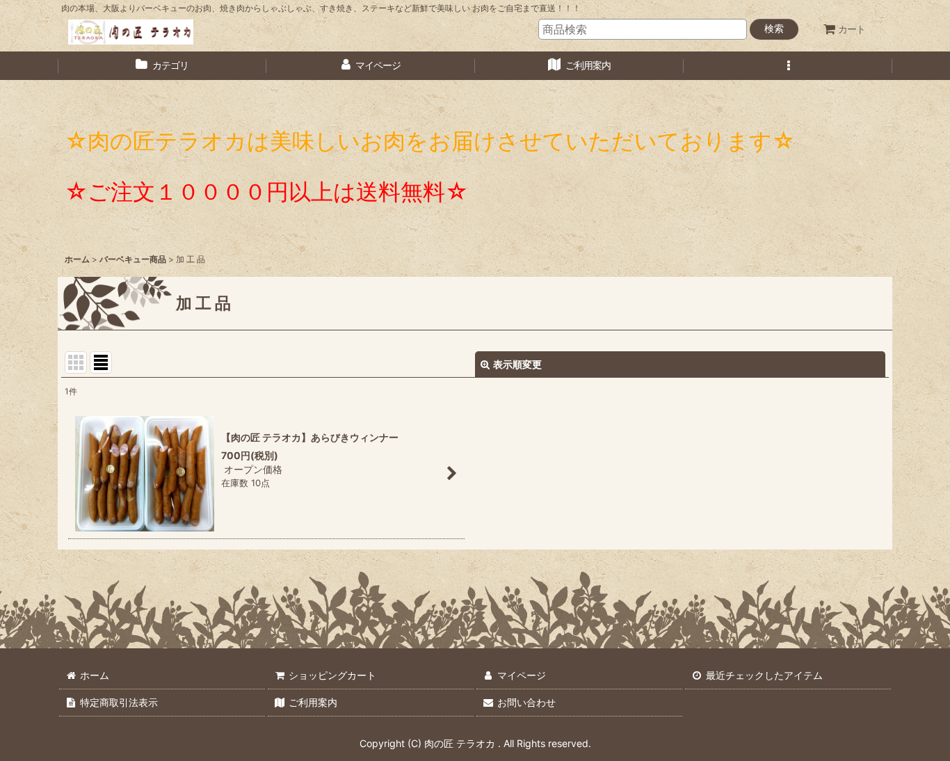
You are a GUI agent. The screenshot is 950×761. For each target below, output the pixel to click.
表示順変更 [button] (517, 364)
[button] (788, 65)
